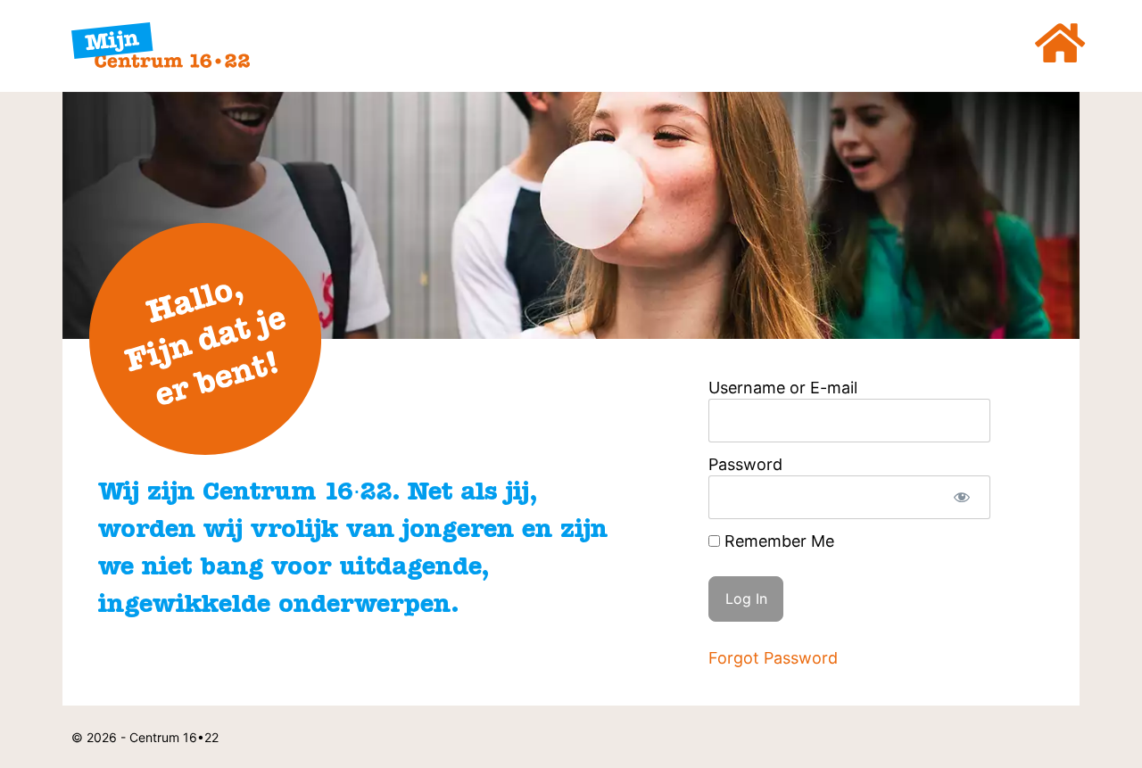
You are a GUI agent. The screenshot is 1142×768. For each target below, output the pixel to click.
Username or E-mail (782, 387)
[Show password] (961, 497)
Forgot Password (773, 657)
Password (745, 464)
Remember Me (777, 541)
